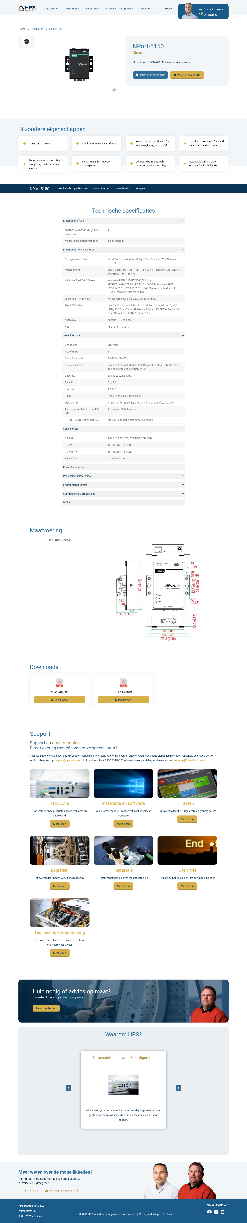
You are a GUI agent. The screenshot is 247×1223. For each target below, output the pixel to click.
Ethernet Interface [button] (73, 220)
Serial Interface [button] (71, 335)
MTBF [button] (66, 502)
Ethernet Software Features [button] (78, 249)
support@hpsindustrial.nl (69, 760)
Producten (72, 8)
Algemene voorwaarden (121, 1214)
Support (126, 8)
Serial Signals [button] (70, 428)
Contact (143, 8)
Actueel (109, 8)
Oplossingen (51, 8)
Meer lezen (59, 823)
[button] (212, 15)
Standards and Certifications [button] (79, 493)
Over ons (91, 8)
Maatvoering (101, 188)
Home (21, 28)
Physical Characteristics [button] (77, 475)
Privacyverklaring (149, 1214)
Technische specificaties (73, 188)
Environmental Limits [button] (75, 484)
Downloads (122, 188)
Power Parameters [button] (73, 467)
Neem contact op (46, 1008)
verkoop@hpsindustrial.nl (189, 760)
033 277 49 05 (30, 1190)
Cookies (167, 1214)
